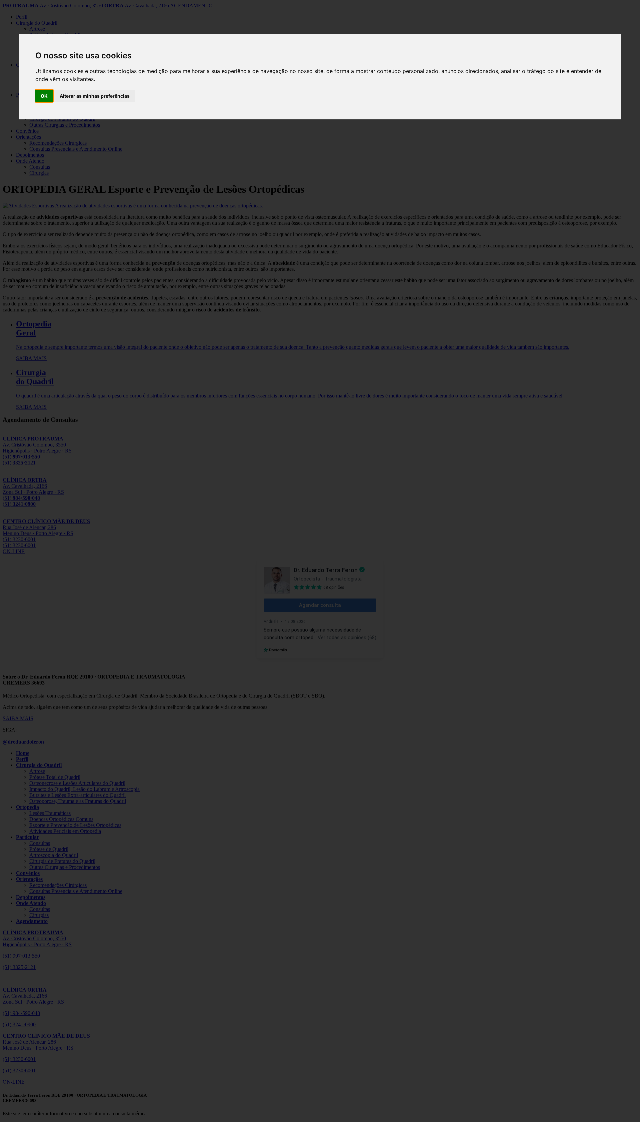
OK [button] (44, 96)
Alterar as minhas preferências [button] (95, 96)
